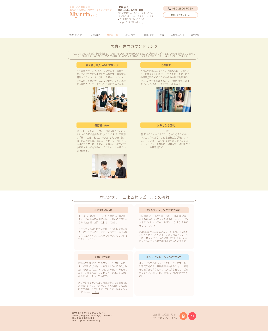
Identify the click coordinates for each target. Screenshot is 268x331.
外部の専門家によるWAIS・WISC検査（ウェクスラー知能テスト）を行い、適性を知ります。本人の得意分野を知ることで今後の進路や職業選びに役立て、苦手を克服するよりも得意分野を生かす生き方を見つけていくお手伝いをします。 (165, 77)
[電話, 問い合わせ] (183, 316)
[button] (101, 65)
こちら (95, 292)
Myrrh (80, 14)
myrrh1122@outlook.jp (132, 22)
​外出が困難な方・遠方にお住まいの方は (135, 13)
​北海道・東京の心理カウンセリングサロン (91, 10)
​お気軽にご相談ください (165, 314)
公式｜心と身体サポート (82, 7)
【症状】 (165, 131)
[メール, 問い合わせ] (192, 316)
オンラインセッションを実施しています (135, 16)
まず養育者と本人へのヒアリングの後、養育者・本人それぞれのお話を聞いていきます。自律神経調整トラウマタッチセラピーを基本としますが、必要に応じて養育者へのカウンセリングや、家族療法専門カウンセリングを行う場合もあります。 (101, 77)
